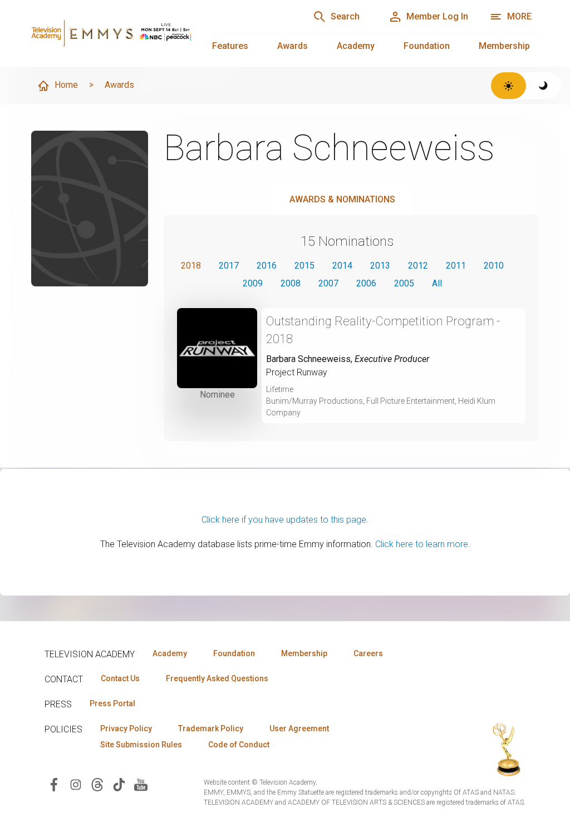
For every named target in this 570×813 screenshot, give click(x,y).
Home (66, 85)
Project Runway (296, 372)
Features (230, 46)
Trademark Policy (210, 728)
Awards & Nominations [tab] (342, 199)
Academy (356, 46)
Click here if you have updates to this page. (285, 519)
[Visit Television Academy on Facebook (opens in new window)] (54, 784)
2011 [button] (456, 265)
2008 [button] (291, 283)
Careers (368, 653)
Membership (504, 46)
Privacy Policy (126, 728)
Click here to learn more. (422, 544)
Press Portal (112, 703)
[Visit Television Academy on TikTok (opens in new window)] (119, 784)
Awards (292, 46)
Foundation (427, 46)
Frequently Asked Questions (217, 678)
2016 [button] (267, 265)
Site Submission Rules (141, 744)
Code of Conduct (238, 744)
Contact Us (120, 678)
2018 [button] (191, 265)
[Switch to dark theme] (543, 85)
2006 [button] (366, 283)
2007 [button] (328, 283)
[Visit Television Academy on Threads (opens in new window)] (97, 784)
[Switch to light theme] (508, 85)
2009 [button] (253, 283)
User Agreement (299, 728)
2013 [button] (380, 265)
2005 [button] (404, 283)
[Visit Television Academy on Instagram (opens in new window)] (75, 784)
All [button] (437, 283)
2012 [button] (418, 265)
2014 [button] (342, 265)
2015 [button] (304, 265)
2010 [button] (494, 265)
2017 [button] (229, 265)
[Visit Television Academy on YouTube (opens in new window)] (140, 784)
